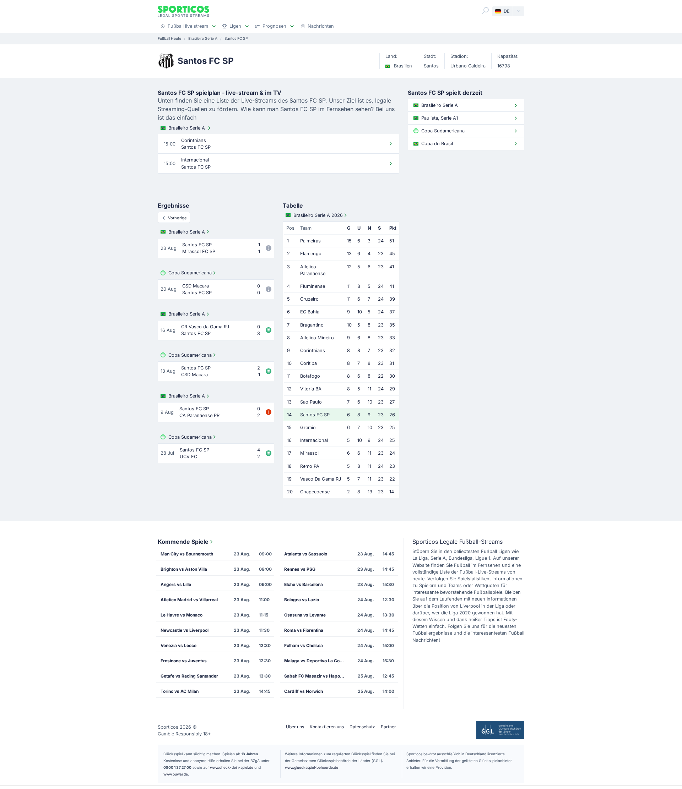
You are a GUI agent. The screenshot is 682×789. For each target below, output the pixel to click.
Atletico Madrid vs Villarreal (189, 599)
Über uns (295, 726)
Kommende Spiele (183, 541)
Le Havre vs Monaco (181, 615)
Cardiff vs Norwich (303, 691)
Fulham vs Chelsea (303, 645)
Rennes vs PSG (299, 569)
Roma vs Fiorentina (303, 630)
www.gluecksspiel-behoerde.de (311, 767)
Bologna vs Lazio (301, 599)
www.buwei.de (175, 774)
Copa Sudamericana (190, 272)
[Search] (485, 10)
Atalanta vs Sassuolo (305, 554)
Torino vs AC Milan (180, 691)
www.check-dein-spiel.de (231, 767)
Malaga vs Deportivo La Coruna (316, 660)
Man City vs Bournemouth (187, 554)
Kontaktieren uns (327, 726)
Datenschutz (362, 726)
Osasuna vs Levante (305, 615)
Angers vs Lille (176, 584)
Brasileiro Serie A (186, 128)
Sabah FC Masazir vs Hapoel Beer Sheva (316, 676)
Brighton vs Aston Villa (184, 569)
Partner (388, 726)
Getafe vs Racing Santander (189, 676)
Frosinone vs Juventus (184, 660)
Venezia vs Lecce (178, 645)
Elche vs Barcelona (303, 584)
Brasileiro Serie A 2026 (318, 215)
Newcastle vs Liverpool (185, 630)
